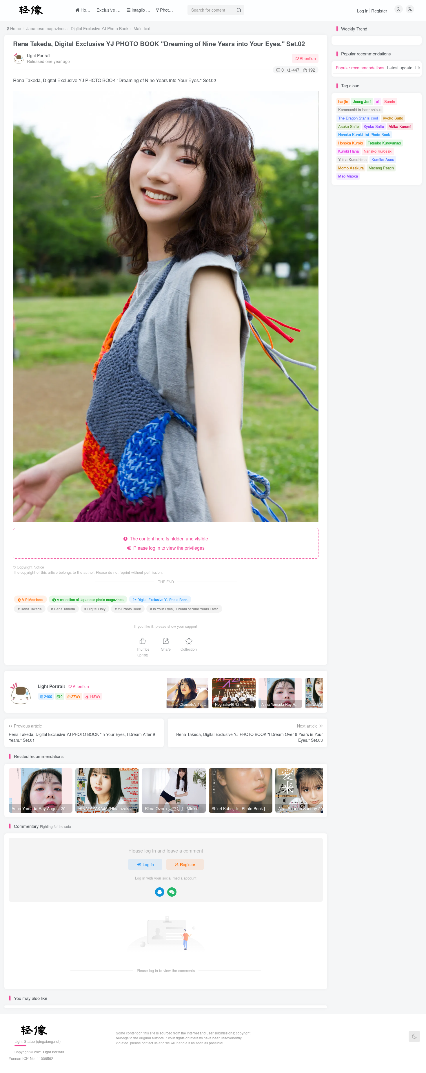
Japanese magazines (45, 28)
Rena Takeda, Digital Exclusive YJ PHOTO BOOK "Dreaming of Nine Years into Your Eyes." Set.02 (159, 43)
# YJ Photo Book (128, 608)
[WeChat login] (171, 892)
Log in (362, 11)
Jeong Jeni (362, 101)
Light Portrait (38, 55)
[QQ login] (159, 892)
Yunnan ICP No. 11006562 (31, 1058)
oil (378, 101)
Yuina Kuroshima (352, 159)
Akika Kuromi (400, 126)
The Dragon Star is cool (358, 118)
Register (379, 11)
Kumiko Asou (383, 159)
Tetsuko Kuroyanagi (384, 143)
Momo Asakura (351, 168)
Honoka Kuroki (350, 143)
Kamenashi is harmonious (360, 109)
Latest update (399, 67)
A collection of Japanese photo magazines (90, 599)
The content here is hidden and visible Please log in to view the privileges (168, 543)
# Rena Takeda (30, 608)
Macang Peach (381, 168)
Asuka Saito (348, 126)
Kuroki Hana (348, 151)
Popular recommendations (360, 67)
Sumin (389, 101)
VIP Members (32, 599)
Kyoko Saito (393, 118)
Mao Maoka (348, 176)
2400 (48, 696)
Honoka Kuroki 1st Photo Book (364, 134)
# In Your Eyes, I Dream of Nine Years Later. (184, 608)
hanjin (343, 101)
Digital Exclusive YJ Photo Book (99, 28)
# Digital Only (94, 608)
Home (15, 28)
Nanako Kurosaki (378, 151)
